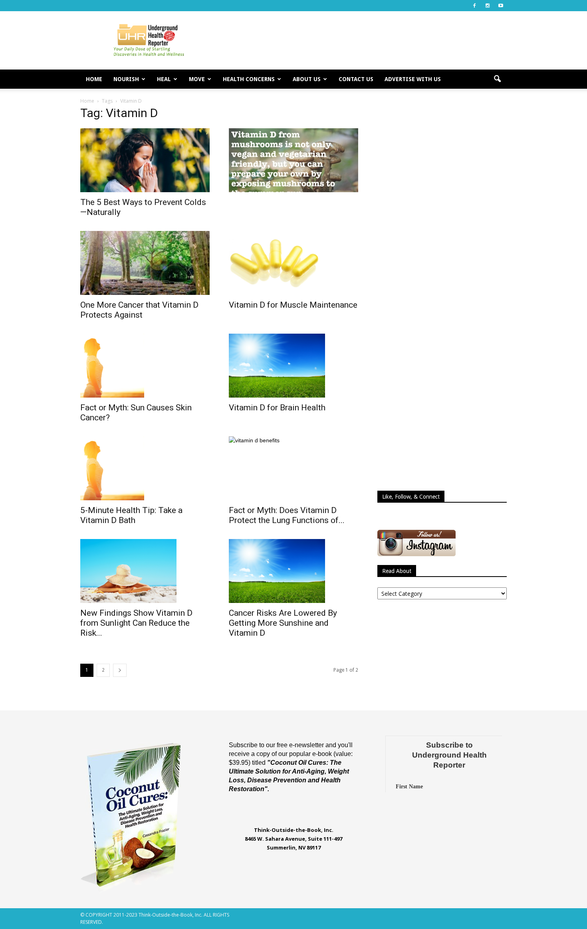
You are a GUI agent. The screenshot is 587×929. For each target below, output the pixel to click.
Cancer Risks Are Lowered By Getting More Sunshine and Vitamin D (283, 623)
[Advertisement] (361, 40)
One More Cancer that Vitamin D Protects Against (139, 310)
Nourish (126, 79)
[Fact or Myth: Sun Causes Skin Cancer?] (145, 366)
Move (197, 79)
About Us (307, 79)
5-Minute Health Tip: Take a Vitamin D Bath (131, 515)
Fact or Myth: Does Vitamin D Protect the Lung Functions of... (287, 515)
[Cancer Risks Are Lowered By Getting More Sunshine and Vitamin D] (293, 571)
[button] (497, 79)
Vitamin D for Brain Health (277, 407)
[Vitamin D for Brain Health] (293, 366)
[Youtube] (501, 5)
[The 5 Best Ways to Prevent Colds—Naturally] (145, 160)
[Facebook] (474, 5)
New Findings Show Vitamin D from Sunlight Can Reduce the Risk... (136, 623)
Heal (164, 79)
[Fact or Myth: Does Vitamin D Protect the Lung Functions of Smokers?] (293, 468)
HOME (94, 79)
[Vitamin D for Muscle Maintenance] (293, 263)
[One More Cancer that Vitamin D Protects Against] (145, 263)
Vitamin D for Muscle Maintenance (293, 305)
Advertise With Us (413, 79)
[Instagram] (488, 5)
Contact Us (356, 79)
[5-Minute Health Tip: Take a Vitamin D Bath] (145, 468)
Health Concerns (249, 79)
